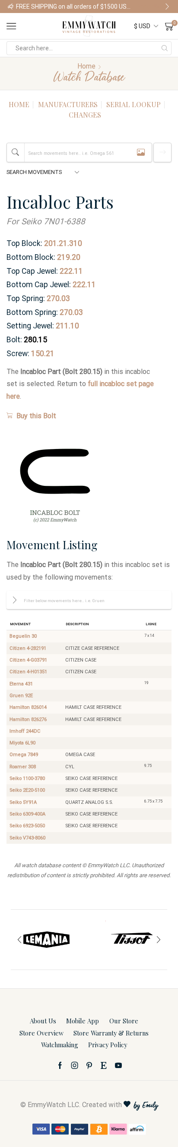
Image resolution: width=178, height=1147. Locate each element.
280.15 (35, 339)
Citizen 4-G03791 (28, 660)
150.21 (42, 353)
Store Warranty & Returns (111, 1033)
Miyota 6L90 (22, 743)
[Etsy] (103, 1065)
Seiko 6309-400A (27, 814)
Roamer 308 (23, 767)
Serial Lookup (133, 104)
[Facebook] (60, 1065)
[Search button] (164, 48)
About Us (43, 1020)
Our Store (123, 1020)
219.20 (68, 257)
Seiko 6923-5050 (27, 826)
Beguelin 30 (23, 636)
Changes (85, 114)
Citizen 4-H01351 (28, 672)
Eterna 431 (21, 684)
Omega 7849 (24, 754)
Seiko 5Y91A (23, 802)
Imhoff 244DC (25, 731)
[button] (11, 6)
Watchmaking (59, 1044)
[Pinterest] (89, 1065)
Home (86, 66)
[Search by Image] (141, 152)
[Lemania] (47, 939)
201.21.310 (63, 243)
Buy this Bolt (36, 416)
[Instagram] (74, 1065)
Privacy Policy (107, 1044)
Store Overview (41, 1033)
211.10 (67, 325)
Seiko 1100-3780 (27, 778)
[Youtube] (118, 1065)
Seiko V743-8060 (27, 838)
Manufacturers (68, 104)
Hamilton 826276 (28, 719)
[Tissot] (131, 939)
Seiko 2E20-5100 (27, 790)
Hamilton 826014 (28, 707)
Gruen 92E (21, 695)
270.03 (58, 298)
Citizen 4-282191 (28, 648)
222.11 (71, 271)
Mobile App (82, 1020)
